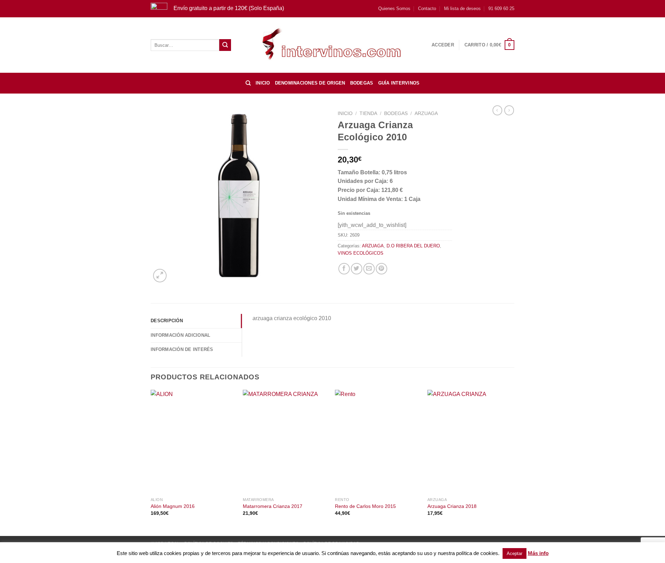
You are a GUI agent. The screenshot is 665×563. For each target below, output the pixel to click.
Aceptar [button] (514, 553)
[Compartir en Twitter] (356, 268)
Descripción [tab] (167, 320)
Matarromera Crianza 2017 (272, 506)
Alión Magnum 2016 (173, 506)
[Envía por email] (369, 268)
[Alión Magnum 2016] (193, 442)
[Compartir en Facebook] (344, 268)
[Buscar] (248, 83)
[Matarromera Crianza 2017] (285, 442)
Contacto (427, 8)
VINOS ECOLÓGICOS (360, 253)
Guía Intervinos (399, 83)
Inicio (263, 83)
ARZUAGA (426, 113)
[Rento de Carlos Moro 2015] (377, 442)
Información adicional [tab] (180, 335)
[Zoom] (160, 275)
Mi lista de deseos (462, 8)
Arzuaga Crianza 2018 (452, 506)
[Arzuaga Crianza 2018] (470, 442)
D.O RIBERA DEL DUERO (413, 245)
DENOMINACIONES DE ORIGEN (310, 83)
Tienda (368, 113)
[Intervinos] (332, 44)
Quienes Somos (394, 8)
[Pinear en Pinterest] (381, 268)
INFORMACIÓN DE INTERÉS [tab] (182, 349)
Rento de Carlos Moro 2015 (365, 506)
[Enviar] (225, 45)
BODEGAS (361, 83)
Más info (538, 553)
